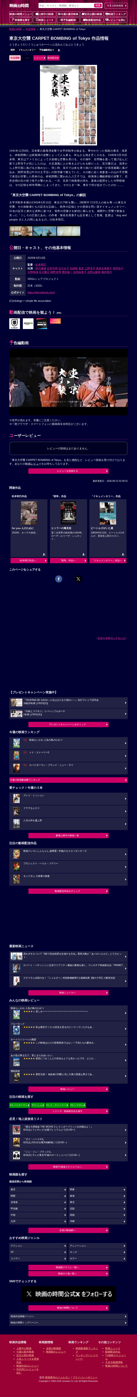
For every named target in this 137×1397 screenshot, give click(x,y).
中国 (13, 1215)
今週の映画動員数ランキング (25, 780)
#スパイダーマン (18, 1105)
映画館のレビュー (56, 1351)
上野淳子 (90, 268)
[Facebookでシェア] (58, 578)
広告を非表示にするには (111, 638)
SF (12, 1252)
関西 (13, 1196)
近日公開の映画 (93, 14)
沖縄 (72, 1221)
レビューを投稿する (67, 471)
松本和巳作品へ (28, 560)
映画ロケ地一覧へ (67, 1273)
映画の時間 (15, 29)
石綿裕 (74, 268)
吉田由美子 (80, 272)
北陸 (72, 1208)
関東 (72, 1189)
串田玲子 (118, 268)
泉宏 (81, 268)
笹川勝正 (44, 272)
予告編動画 (69, 20)
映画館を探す (22, 20)
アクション (16, 1246)
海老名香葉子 (104, 268)
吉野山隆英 (94, 272)
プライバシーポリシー (85, 1377)
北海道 (14, 1202)
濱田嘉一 (67, 272)
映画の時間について (67, 1307)
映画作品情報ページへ (22, 1316)
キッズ (73, 1252)
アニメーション (78, 1246)
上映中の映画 (46, 14)
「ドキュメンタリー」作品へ (107, 560)
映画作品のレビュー (27, 1365)
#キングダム (76, 1105)
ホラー (73, 1258)
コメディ (15, 1258)
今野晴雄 (32, 272)
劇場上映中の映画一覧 (67, 835)
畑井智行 (106, 272)
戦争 (13, 50)
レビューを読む (117, 20)
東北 (72, 1202)
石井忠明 (52, 268)
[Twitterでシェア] (78, 578)
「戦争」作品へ (67, 560)
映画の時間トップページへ (25, 1322)
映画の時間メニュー (21, 14)
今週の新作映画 (69, 14)
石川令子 (63, 268)
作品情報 (31, 29)
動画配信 (52, 58)
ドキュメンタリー (27, 50)
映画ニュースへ (67, 992)
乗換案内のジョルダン (57, 1377)
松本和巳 (40, 264)
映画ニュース (46, 20)
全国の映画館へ (67, 1230)
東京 (13, 1189)
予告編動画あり (46, 50)
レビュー (38, 58)
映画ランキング (117, 14)
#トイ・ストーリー (56, 1105)
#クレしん (37, 1105)
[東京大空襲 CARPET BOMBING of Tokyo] (14, 323)
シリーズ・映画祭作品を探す (67, 1111)
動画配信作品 (93, 20)
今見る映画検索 (115, 5)
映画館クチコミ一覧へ (67, 1267)
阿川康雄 (40, 268)
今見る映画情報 (114, 1362)
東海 (72, 1196)
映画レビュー (67, 1089)
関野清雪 (55, 272)
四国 (72, 1215)
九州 (13, 1221)
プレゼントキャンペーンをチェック (67, 724)
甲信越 (14, 1208)
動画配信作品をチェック (67, 891)
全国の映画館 (53, 1348)
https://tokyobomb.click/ (41, 292)
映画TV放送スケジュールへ (67, 1166)
